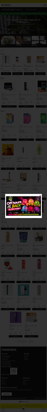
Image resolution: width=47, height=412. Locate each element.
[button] (40, 195)
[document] (23, 206)
